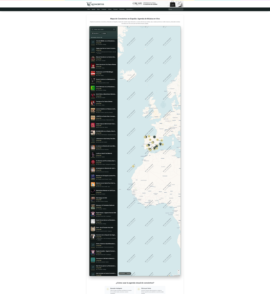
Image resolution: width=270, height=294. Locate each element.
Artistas (109, 9)
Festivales (104, 9)
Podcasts (115, 9)
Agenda (93, 9)
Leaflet (171, 275)
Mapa (98, 9)
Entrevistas (121, 9)
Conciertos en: (129, 9)
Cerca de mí (96, 33)
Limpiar (104, 33)
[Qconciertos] (95, 3)
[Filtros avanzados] (114, 29)
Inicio (88, 9)
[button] (160, 144)
